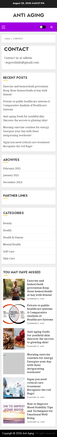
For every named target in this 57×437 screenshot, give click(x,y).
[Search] (51, 27)
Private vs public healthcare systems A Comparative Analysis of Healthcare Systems (26, 105)
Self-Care (8, 251)
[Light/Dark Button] (43, 27)
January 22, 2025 (37, 422)
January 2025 (11, 175)
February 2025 (12, 168)
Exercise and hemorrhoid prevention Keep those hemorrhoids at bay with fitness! (25, 90)
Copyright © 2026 (12, 433)
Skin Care (9, 258)
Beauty (7, 223)
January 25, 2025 (36, 397)
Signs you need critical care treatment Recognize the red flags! (39, 386)
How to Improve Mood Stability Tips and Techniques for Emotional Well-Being (40, 411)
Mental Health (12, 244)
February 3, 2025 (36, 323)
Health (7, 230)
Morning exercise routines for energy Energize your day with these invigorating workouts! (26, 131)
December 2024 (12, 182)
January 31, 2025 (36, 346)
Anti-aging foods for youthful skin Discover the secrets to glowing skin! (40, 337)
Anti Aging (28, 15)
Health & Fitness (13, 237)
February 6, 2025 (36, 299)
